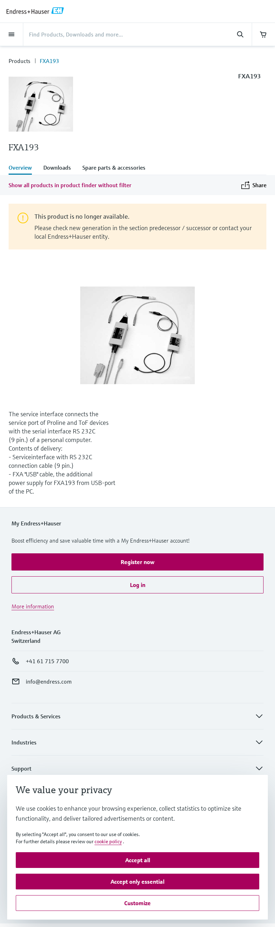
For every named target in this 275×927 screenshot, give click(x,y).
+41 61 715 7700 (47, 661)
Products (19, 60)
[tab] (23, 168)
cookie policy (108, 841)
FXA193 (49, 60)
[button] (137, 562)
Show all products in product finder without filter (70, 185)
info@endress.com (49, 681)
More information (32, 606)
